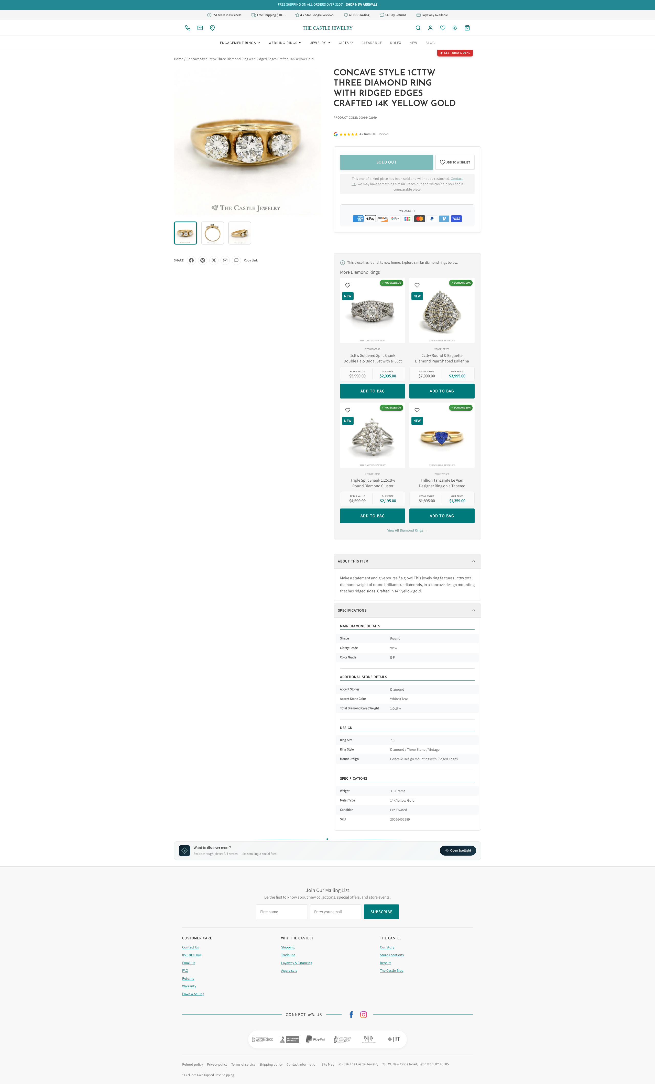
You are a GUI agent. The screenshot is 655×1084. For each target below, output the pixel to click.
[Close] (382, 505)
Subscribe (327, 558)
